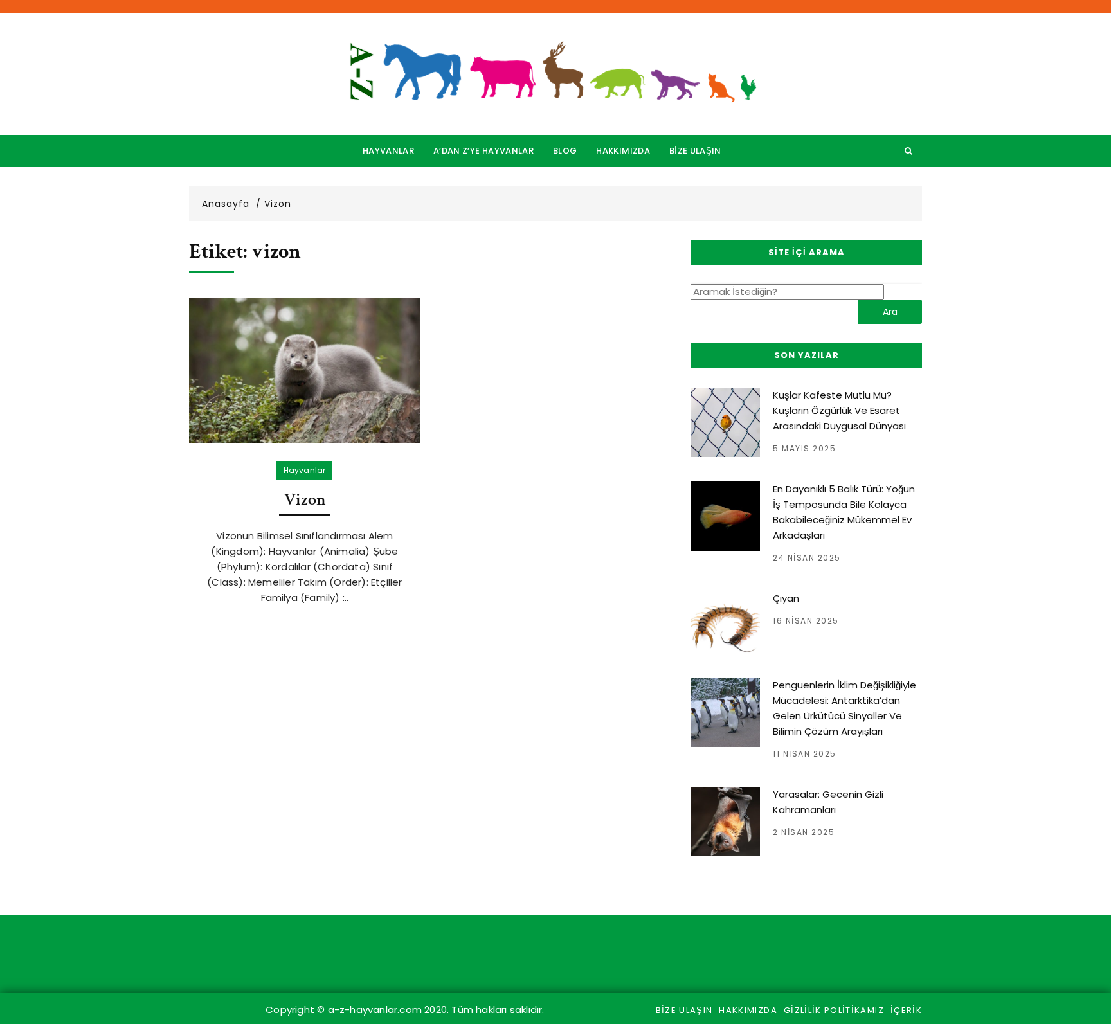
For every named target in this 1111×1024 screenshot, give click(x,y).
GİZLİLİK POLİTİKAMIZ (834, 1010)
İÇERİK (906, 1010)
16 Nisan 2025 (806, 620)
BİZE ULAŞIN (695, 151)
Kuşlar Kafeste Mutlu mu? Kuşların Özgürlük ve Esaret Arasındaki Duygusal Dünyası (839, 410)
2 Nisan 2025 (804, 832)
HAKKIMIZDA (623, 151)
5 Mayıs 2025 (804, 448)
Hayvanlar (388, 151)
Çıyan (786, 598)
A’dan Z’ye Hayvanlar (483, 151)
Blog (565, 151)
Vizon (305, 499)
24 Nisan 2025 (807, 557)
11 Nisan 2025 (804, 753)
